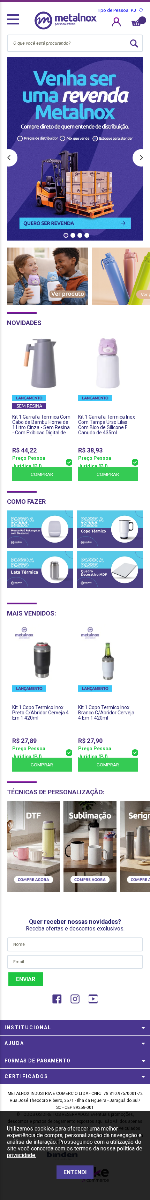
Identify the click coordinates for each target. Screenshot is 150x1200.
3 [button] (79, 235)
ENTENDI (75, 1172)
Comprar (42, 474)
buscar (134, 43)
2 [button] (72, 235)
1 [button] (65, 235)
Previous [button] (8, 158)
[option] (75, 149)
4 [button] (86, 235)
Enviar (25, 979)
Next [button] (141, 158)
